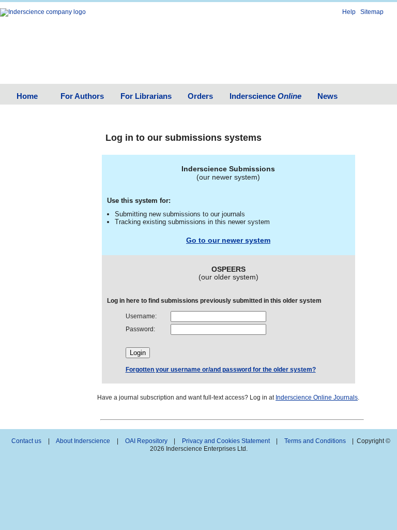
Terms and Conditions (315, 441)
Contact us (26, 441)
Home (27, 96)
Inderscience (265, 96)
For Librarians (146, 96)
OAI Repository (146, 441)
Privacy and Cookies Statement (226, 441)
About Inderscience (83, 441)
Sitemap (372, 12)
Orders (200, 96)
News (327, 96)
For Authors (82, 96)
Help (349, 12)
